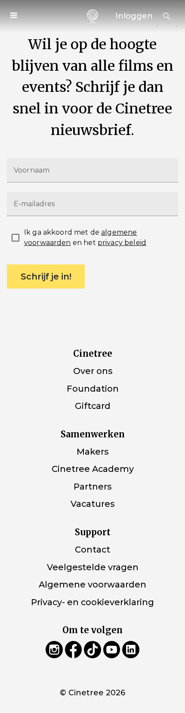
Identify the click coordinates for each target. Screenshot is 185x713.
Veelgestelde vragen (93, 567)
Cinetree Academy (93, 469)
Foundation (93, 388)
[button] (167, 16)
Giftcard (93, 406)
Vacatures (92, 504)
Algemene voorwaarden (92, 584)
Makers (92, 451)
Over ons (92, 371)
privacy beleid (122, 243)
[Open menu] (14, 16)
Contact (92, 549)
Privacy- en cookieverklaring (92, 602)
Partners (92, 486)
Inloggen (134, 16)
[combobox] (167, 16)
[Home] (92, 16)
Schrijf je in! (46, 276)
